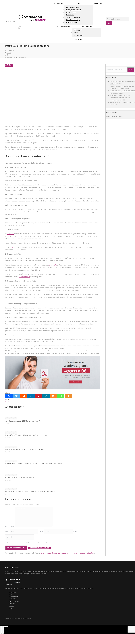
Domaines (12, 592)
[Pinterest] (38, 396)
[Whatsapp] (60, 396)
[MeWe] (46, 396)
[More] (68, 396)
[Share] (3, 626)
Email (11, 594)
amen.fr (15, 247)
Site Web (76, 532)
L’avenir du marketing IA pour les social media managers (24, 449)
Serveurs (12, 604)
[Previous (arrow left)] (1, 630)
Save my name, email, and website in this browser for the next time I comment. (27, 543)
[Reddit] (23, 396)
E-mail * (41, 532)
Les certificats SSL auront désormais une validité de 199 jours (26, 435)
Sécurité (11, 606)
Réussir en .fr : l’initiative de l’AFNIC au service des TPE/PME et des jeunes (30, 491)
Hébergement (13, 597)
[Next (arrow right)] (3, 630)
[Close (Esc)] (1, 626)
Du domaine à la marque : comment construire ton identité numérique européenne (34, 463)
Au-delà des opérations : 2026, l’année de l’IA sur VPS (23, 421)
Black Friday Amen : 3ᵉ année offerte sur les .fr (20, 477)
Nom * (7, 532)
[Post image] (11, 418)
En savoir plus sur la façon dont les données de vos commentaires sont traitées (67, 553)
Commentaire (10, 526)
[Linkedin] (31, 396)
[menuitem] (60, 3)
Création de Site (14, 601)
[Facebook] (9, 396)
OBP (10, 608)
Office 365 (12, 599)
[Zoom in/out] (7, 626)
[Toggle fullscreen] (5, 626)
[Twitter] (16, 396)
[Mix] (53, 396)
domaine (10, 234)
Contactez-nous (24, 277)
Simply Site (53, 265)
